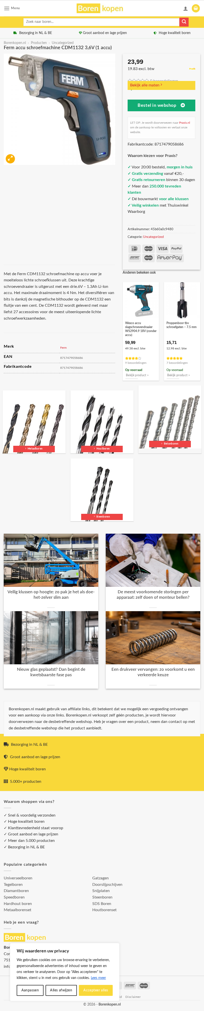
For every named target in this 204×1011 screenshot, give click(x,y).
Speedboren (14, 897)
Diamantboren (16, 891)
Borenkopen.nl (15, 43)
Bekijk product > (137, 375)
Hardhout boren (18, 904)
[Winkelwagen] (196, 8)
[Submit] (183, 22)
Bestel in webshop (157, 105)
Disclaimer (133, 996)
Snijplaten (101, 891)
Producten (39, 43)
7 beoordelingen (177, 363)
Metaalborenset (17, 910)
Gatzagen (100, 878)
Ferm (63, 347)
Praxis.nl (184, 122)
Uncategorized (63, 43)
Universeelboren (18, 878)
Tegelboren (13, 885)
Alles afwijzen (61, 990)
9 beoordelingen (136, 363)
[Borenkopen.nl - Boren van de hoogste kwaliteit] (102, 8)
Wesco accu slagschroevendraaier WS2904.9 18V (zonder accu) (140, 329)
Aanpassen (30, 990)
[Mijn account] (185, 8)
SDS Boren (101, 904)
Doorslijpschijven (107, 885)
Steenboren (102, 897)
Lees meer (98, 978)
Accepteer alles (95, 990)
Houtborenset (104, 910)
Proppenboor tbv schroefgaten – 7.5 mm (181, 325)
